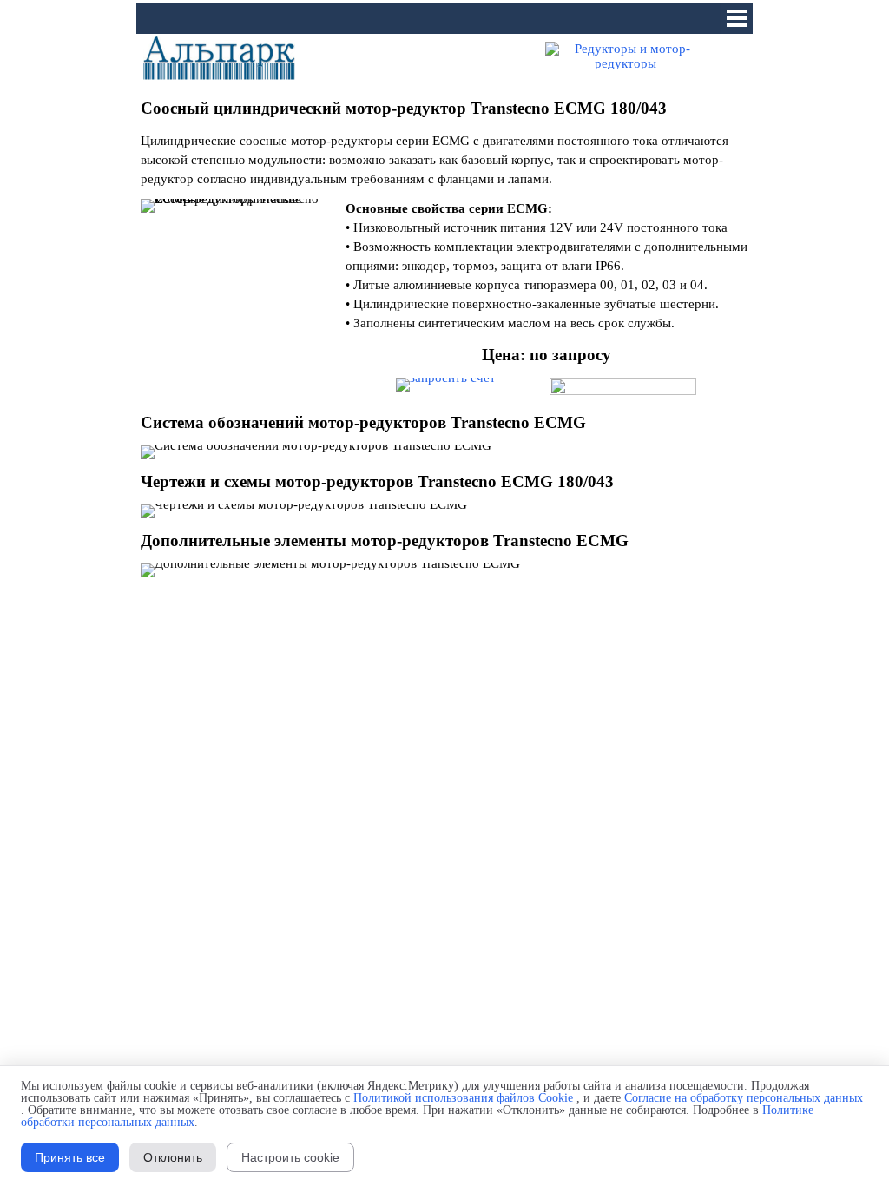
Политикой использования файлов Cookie (463, 1097)
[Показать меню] (737, 18)
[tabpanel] (444, 108)
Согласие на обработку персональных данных (743, 1097)
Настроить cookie (290, 1157)
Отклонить (172, 1157)
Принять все (70, 1157)
